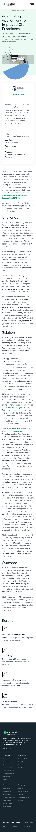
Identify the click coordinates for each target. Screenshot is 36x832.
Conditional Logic (14, 407)
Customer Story (18, 11)
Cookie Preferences (24, 797)
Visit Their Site (18, 94)
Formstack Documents (12, 431)
